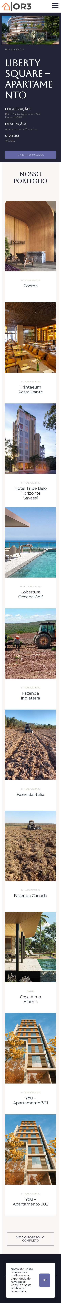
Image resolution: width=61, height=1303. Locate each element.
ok (45, 1280)
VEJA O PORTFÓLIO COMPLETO (30, 1239)
